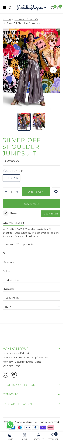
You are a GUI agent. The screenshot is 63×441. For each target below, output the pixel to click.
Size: (13, 170)
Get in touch (51, 213)
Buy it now (31, 203)
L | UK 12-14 (11, 178)
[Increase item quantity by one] (17, 191)
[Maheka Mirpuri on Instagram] (14, 375)
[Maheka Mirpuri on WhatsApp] (5, 375)
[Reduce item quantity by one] (6, 191)
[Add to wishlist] (56, 191)
